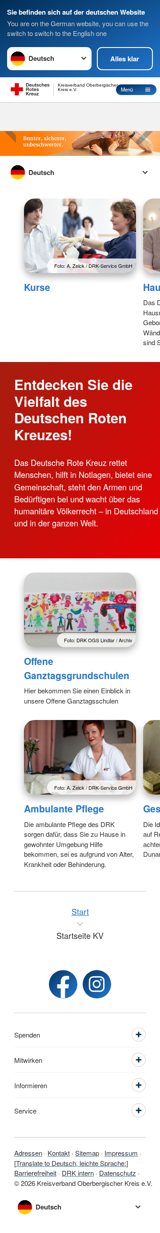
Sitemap (87, 1152)
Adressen (28, 1152)
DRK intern (78, 1172)
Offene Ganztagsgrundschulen (76, 668)
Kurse (37, 287)
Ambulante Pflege (64, 808)
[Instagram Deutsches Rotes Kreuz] (97, 984)
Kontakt (59, 1152)
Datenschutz (117, 1172)
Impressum (121, 1152)
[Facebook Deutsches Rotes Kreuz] (63, 984)
